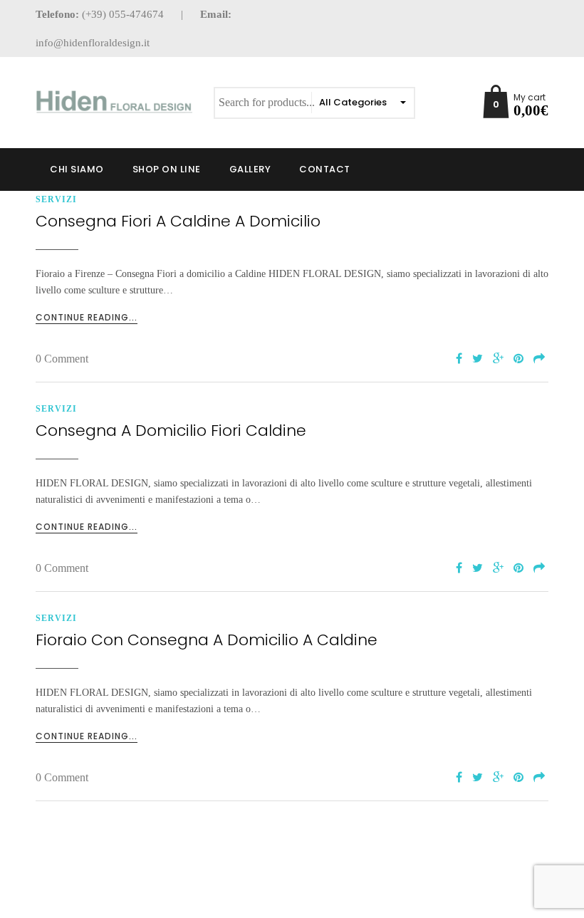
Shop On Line (166, 169)
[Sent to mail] (539, 359)
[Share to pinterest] (518, 359)
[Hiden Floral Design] (114, 101)
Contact (324, 169)
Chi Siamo (77, 169)
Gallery (250, 169)
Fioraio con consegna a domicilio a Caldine (206, 640)
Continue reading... (86, 317)
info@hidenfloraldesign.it (93, 42)
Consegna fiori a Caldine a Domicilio (178, 221)
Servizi (56, 199)
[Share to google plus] (498, 359)
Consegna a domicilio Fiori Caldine (171, 430)
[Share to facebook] (459, 359)
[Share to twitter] (477, 359)
